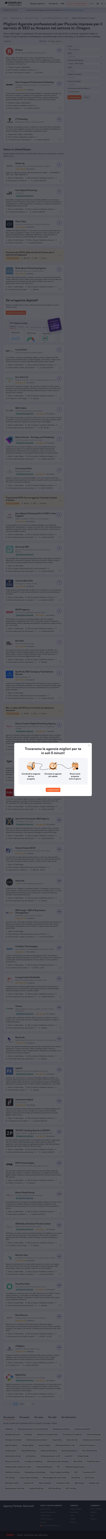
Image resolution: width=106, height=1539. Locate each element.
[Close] (89, 745)
